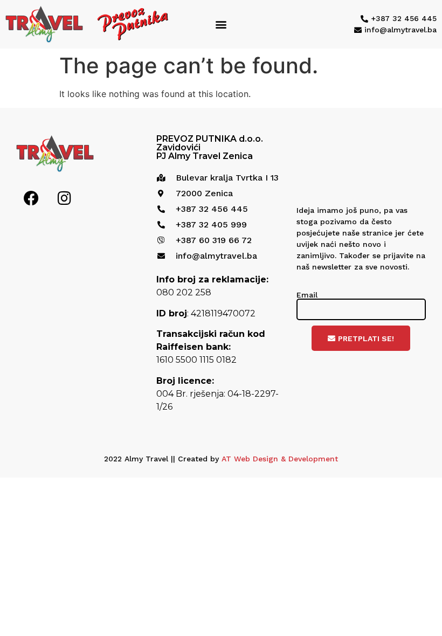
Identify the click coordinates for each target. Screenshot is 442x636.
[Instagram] (64, 198)
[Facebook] (31, 198)
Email (306, 295)
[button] (221, 24)
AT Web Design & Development (280, 458)
